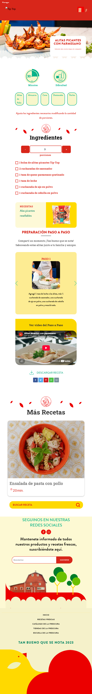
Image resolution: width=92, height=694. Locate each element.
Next (75, 283)
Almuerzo (32, 95)
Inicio (46, 615)
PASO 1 (46, 259)
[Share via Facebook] (35, 380)
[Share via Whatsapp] (51, 380)
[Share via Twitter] (40, 380)
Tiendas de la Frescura (46, 628)
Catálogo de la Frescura (46, 624)
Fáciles (72, 95)
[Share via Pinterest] (46, 380)
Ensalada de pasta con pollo (36, 483)
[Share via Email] (56, 380)
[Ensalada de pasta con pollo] (46, 449)
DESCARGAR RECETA (49, 373)
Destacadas (58, 95)
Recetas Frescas (46, 619)
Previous (16, 283)
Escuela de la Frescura (46, 633)
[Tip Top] (11, 12)
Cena (45, 95)
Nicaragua (5, 2)
